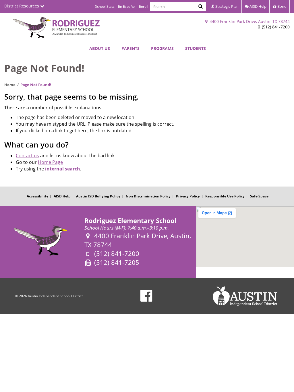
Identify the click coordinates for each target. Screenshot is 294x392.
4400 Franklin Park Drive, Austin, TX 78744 (249, 21)
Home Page (50, 162)
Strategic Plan (226, 6)
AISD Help (257, 6)
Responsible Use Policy (225, 196)
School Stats (105, 6)
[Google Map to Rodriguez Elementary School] (245, 236)
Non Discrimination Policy (148, 196)
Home (10, 84)
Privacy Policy (188, 196)
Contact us (27, 155)
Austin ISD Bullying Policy (98, 196)
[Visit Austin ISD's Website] (245, 296)
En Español (127, 6)
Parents (130, 48)
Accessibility (37, 196)
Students (195, 48)
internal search (62, 169)
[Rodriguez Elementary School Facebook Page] (146, 299)
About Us (99, 48)
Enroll (143, 6)
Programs (162, 48)
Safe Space (259, 196)
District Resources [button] (22, 6)
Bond (281, 6)
